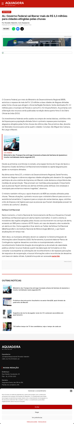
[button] (71, 391)
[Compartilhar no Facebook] (18, 29)
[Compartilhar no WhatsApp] (13, 29)
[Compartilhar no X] (22, 29)
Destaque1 (6, 12)
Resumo (6, 28)
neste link (56, 256)
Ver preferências (37, 417)
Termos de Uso (42, 421)
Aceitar (37, 407)
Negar (37, 412)
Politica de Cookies (32, 421)
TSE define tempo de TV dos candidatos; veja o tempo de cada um (37, 326)
